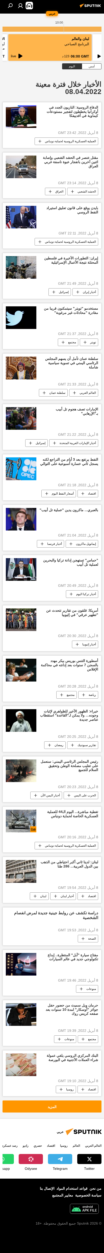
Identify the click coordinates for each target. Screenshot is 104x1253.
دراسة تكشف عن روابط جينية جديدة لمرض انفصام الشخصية (56, 915)
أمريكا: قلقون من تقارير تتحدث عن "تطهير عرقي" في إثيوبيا (72, 612)
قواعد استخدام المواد (72, 1188)
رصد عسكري (9, 1145)
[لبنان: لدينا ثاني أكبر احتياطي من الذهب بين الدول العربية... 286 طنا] (21, 871)
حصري (38, 1145)
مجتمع (72, 342)
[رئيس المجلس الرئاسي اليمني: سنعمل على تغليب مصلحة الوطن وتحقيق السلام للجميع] (21, 770)
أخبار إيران (89, 292)
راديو (26, 1145)
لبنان (43, 896)
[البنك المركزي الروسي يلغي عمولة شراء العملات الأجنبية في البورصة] (21, 1064)
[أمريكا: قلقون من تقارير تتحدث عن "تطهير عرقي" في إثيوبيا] (21, 619)
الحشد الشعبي (86, 191)
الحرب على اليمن (85, 795)
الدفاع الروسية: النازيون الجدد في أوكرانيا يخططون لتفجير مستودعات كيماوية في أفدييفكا (72, 111)
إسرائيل (64, 292)
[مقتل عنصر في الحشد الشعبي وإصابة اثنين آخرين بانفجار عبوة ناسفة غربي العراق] (21, 167)
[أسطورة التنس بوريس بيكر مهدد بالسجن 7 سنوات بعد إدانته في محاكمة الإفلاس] (21, 670)
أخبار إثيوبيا (89, 644)
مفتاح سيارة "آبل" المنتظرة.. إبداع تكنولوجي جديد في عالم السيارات (73, 957)
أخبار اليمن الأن (50, 795)
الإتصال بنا (47, 1188)
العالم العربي (88, 393)
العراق (59, 191)
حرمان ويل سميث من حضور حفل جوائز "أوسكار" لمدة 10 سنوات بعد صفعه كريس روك (72, 1009)
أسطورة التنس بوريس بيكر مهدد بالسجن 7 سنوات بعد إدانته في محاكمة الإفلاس (69, 665)
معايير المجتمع (62, 1195)
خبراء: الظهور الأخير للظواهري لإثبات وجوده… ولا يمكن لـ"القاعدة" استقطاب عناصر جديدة (69, 715)
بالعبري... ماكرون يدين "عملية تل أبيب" (69, 510)
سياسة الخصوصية (88, 1195)
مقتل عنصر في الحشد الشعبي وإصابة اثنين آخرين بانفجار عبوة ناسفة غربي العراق (70, 162)
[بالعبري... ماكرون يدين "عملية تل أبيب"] (21, 519)
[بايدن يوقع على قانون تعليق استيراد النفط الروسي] (21, 217)
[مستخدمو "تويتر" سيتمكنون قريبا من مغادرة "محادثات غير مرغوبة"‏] (21, 317)
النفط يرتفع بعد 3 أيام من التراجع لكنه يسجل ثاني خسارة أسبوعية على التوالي (69, 461)
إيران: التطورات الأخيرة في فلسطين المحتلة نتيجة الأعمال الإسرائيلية (71, 260)
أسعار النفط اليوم (63, 493)
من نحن (95, 1188)
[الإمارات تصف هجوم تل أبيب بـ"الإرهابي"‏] (21, 418)
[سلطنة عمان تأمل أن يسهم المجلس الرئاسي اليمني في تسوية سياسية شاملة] (21, 368)
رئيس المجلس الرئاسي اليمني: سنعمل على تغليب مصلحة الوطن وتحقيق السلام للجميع (69, 765)
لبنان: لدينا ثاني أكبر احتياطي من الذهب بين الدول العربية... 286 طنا (69, 864)
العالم (76, 1145)
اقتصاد (92, 493)
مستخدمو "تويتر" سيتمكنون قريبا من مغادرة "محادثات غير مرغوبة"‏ (71, 310)
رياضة (92, 695)
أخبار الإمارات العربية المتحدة (78, 443)
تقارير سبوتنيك (86, 745)
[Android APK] (84, 1209)
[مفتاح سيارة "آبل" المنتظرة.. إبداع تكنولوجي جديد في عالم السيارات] (21, 964)
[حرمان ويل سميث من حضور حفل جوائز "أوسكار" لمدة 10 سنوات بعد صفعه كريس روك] (21, 1014)
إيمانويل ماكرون (86, 544)
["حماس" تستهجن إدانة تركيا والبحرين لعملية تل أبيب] (21, 569)
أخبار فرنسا (54, 544)
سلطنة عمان (57, 393)
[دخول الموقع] (20, 6)
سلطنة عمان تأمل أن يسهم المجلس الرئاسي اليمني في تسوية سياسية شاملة (71, 363)
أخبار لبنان (67, 896)
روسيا (70, 1089)
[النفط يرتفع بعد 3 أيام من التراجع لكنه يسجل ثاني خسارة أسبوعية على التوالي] (21, 468)
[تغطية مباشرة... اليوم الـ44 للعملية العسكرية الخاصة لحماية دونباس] (21, 821)
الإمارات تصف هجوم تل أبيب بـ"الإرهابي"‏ (77, 411)
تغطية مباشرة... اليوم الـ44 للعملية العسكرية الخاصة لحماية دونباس (72, 814)
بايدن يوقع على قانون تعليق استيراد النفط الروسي (72, 210)
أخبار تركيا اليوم (86, 594)
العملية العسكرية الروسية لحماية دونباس (70, 141)
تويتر (93, 342)
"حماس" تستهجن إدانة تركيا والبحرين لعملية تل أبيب (70, 562)
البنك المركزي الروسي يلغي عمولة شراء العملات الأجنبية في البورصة (72, 1057)
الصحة (92, 938)
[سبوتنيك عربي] (91, 8)
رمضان (59, 745)
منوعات (91, 989)
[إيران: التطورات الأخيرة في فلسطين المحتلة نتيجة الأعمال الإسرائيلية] (21, 267)
